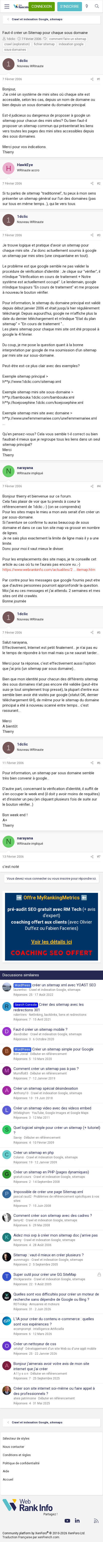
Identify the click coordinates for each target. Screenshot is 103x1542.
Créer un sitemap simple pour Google (63, 1049)
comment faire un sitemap (67, 39)
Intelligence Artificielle (48, 1329)
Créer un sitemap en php (34, 1152)
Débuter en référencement (48, 1054)
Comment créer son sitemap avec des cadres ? (53, 1215)
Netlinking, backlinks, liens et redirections (57, 1015)
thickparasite (23, 1279)
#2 (98, 183)
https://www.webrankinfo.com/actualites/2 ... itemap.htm (48, 569)
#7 (98, 856)
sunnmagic (21, 1260)
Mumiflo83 (21, 1073)
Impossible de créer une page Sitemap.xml (48, 1192)
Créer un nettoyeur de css (35, 1344)
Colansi (19, 1157)
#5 (98, 632)
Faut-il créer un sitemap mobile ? (41, 1029)
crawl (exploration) (17, 44)
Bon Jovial (21, 1054)
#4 (98, 486)
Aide (6, 1471)
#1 (98, 79)
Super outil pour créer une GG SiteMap (45, 1274)
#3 (98, 235)
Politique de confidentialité (21, 1463)
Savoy (18, 1137)
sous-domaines (15, 49)
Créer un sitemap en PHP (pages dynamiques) (51, 1172)
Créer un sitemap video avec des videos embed (52, 1108)
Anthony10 (21, 1093)
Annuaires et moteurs (44, 1304)
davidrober (21, 1034)
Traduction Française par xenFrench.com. (31, 1537)
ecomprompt (22, 1329)
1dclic (10, 39)
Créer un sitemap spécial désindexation (46, 1088)
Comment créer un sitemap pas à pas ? (46, 1068)
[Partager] (92, 79)
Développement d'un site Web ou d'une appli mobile (61, 1348)
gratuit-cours (22, 1177)
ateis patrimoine (25, 1398)
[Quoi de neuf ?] (87, 6)
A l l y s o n (21, 1373)
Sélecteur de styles (16, 1438)
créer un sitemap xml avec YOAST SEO (64, 985)
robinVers (20, 1015)
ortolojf (18, 1348)
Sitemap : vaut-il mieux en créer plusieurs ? (49, 1255)
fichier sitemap (44, 44)
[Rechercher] (97, 6)
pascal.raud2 (23, 1196)
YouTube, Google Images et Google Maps (60, 1113)
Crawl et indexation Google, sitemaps (54, 990)
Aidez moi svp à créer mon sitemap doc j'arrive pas (56, 1235)
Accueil (8, 1479)
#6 (98, 763)
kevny (18, 1240)
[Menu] (6, 6)
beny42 (19, 1220)
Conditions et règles (17, 1455)
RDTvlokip (20, 1304)
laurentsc (20, 990)
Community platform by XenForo (43, 1533)
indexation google (71, 44)
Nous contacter (13, 1447)
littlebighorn (22, 1113)
